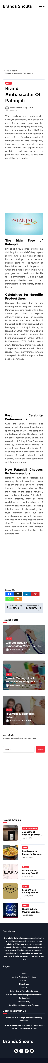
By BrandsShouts (16, 108)
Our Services (24, 998)
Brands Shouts (17, 6)
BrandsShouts (15, 650)
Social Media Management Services (24, 1005)
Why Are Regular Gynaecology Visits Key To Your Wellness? (22, 646)
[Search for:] (18, 749)
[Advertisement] (24, 38)
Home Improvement (30, 828)
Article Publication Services (24, 977)
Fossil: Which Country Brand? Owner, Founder (30, 893)
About (24, 973)
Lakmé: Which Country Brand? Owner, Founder (30, 873)
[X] (18, 594)
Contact (24, 980)
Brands (25, 867)
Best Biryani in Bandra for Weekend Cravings (32, 854)
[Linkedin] (27, 594)
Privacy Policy (24, 1001)
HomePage (24, 984)
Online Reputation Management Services (23, 994)
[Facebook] (9, 594)
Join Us (24, 987)
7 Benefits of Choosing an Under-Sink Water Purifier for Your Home (32, 836)
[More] (18, 599)
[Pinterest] (35, 594)
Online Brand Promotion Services (24, 991)
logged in (17, 738)
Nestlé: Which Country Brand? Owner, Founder (30, 912)
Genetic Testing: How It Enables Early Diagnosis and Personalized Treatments (23, 681)
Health (8, 83)
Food (25, 847)
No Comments (11, 111)
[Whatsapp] (9, 599)
